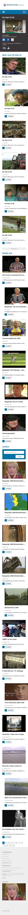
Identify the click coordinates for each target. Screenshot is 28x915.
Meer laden (14, 248)
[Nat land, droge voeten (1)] (14, 755)
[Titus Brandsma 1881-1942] (16, 691)
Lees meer (8, 85)
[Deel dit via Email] (12, 40)
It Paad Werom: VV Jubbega (12, 671)
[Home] (14, 7)
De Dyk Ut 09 (7, 235)
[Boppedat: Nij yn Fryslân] (16, 390)
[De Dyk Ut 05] (14, 161)
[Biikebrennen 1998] (16, 596)
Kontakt (4, 877)
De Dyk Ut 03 (9, 108)
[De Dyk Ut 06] (4, 48)
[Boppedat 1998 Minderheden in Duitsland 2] (16, 501)
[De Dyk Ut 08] (16, 192)
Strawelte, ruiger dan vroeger (13, 734)
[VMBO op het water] (14, 628)
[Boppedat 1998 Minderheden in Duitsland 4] (14, 565)
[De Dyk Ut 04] (14, 129)
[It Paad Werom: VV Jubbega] (14, 660)
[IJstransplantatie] (14, 422)
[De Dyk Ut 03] (16, 97)
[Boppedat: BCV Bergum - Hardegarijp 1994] (14, 359)
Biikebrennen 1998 (11, 607)
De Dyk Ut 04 (7, 140)
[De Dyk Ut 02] (14, 66)
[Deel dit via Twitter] (3, 40)
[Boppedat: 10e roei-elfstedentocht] (16, 295)
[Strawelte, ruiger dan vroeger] (14, 723)
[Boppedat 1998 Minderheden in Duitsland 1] (14, 470)
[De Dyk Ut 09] (14, 224)
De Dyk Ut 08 (9, 203)
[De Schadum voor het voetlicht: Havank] (14, 818)
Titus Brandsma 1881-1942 (14, 702)
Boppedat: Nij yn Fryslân (14, 402)
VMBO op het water (9, 639)
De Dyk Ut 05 (7, 172)
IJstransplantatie (8, 433)
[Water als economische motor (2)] (16, 786)
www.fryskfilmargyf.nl (6, 871)
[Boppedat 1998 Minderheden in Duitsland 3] (14, 533)
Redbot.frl (4, 874)
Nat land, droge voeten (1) (12, 766)
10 (6, 845)
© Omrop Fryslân (5, 910)
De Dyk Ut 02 (7, 77)
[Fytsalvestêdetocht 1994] (14, 327)
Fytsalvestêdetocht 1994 (11, 338)
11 (10, 845)
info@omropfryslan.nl (6, 862)
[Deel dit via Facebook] (8, 40)
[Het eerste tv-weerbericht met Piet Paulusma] (14, 264)
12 (13, 845)
